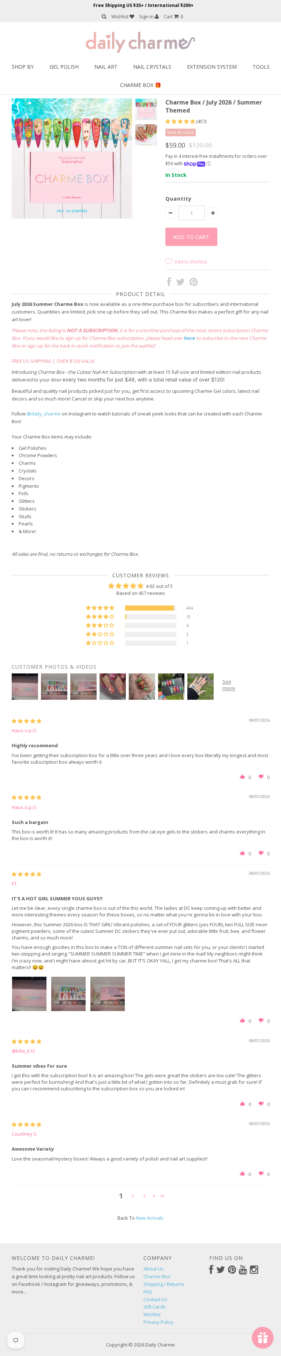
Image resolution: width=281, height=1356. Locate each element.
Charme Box (157, 1276)
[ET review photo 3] (107, 993)
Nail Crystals (152, 66)
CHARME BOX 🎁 (140, 84)
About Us (153, 1268)
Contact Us (155, 1299)
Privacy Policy (158, 1322)
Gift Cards (154, 1306)
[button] (180, 121)
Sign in (147, 16)
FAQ (147, 1291)
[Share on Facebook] (169, 283)
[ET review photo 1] (29, 993)
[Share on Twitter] (180, 283)
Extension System (212, 66)
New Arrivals (150, 1218)
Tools (261, 66)
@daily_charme (44, 413)
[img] (26, 721)
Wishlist (120, 16)
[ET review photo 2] (68, 993)
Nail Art (105, 66)
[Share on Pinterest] (194, 283)
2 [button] (132, 1195)
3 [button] (144, 1195)
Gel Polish (64, 66)
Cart (173, 16)
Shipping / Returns (163, 1284)
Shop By (23, 66)
